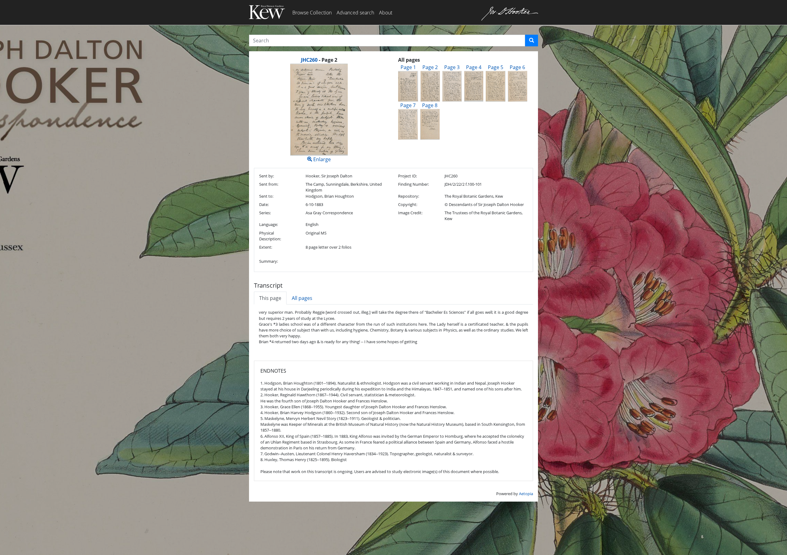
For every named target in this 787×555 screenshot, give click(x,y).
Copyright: (407, 204)
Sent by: (266, 176)
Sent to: (266, 196)
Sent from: (268, 184)
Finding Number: (413, 184)
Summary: (268, 261)
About (385, 12)
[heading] (319, 59)
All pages (302, 298)
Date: (264, 204)
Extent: (265, 247)
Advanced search (355, 12)
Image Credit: (410, 212)
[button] (531, 40)
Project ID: (407, 176)
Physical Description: (270, 236)
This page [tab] (270, 298)
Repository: (408, 196)
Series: (265, 212)
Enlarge (321, 159)
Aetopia (526, 493)
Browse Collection (312, 12)
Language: (268, 224)
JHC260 (309, 59)
